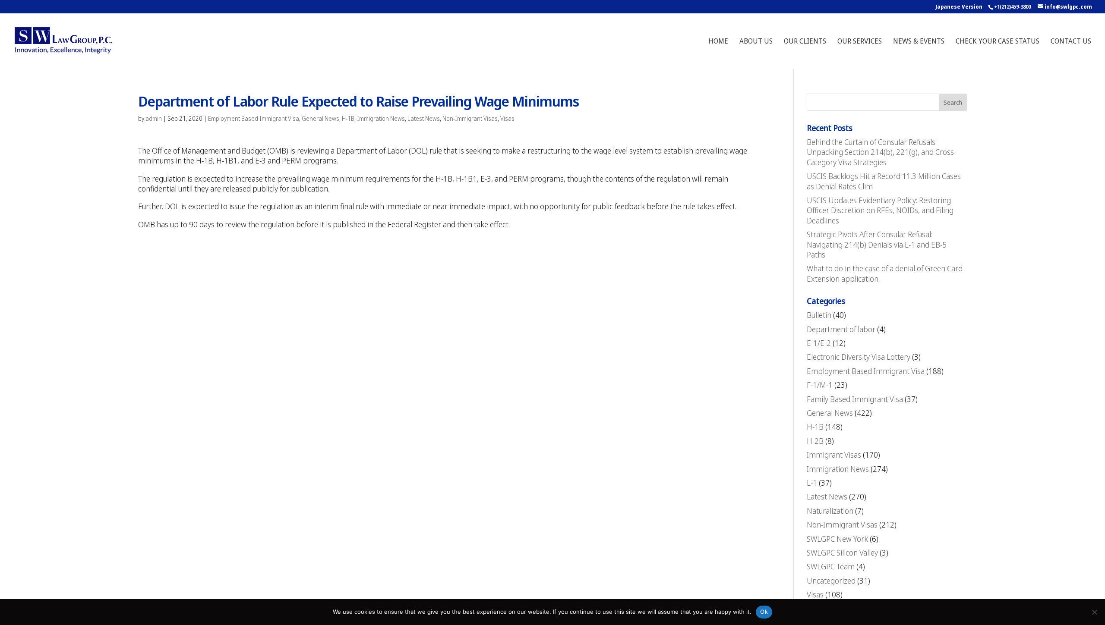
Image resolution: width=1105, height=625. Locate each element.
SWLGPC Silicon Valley (842, 552)
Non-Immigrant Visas (470, 118)
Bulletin (819, 315)
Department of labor (841, 329)
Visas (507, 118)
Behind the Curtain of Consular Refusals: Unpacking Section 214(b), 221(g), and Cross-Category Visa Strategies (881, 152)
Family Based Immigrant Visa (855, 399)
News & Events (918, 42)
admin (153, 118)
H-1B (348, 118)
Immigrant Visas (834, 454)
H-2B (815, 441)
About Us (756, 42)
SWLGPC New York (837, 539)
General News (320, 118)
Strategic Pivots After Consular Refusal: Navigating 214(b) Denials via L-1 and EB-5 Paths (877, 244)
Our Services (859, 42)
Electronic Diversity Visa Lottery (858, 357)
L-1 (812, 482)
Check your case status (997, 42)
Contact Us (1071, 42)
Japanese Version (958, 6)
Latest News (423, 118)
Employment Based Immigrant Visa (253, 118)
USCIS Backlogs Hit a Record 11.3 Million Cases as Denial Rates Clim (884, 181)
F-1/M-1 (820, 385)
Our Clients (805, 42)
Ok (764, 611)
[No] (1094, 612)
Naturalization (830, 511)
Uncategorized (831, 580)
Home (718, 42)
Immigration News (381, 118)
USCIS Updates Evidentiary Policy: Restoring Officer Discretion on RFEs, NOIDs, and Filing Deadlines (880, 210)
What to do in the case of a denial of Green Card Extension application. (885, 273)
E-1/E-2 (819, 343)
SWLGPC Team (831, 566)
